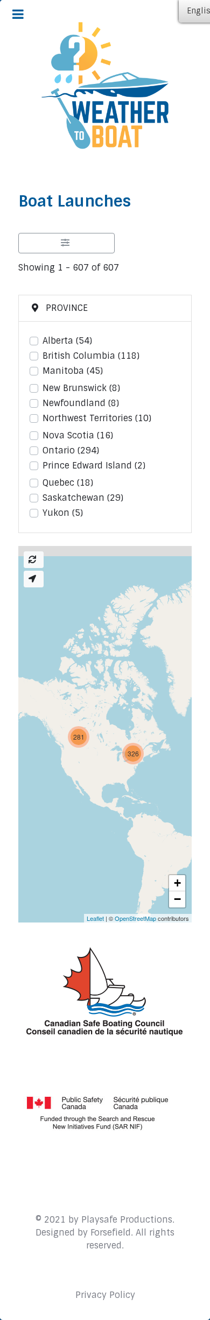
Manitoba (73, 371)
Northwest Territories (97, 418)
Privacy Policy (105, 1295)
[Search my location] (34, 579)
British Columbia (91, 355)
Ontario (71, 450)
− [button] (177, 899)
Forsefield (110, 1232)
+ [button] (177, 883)
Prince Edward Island (94, 465)
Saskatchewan (83, 497)
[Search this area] (34, 559)
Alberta (67, 340)
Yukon (63, 513)
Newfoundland (81, 403)
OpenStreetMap (135, 918)
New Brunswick (81, 388)
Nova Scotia (78, 435)
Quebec (68, 482)
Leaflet (95, 918)
